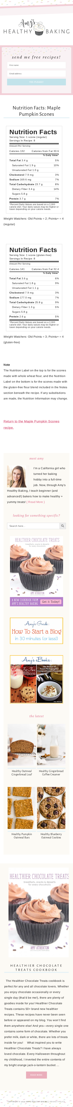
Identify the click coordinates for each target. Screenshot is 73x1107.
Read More (36, 1075)
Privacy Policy (57, 1102)
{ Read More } (35, 501)
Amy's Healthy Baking (36, 26)
